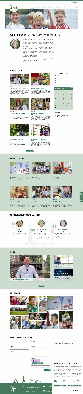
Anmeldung (56, 7)
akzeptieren (58, 343)
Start (32, 7)
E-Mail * (33, 341)
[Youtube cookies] (64, 381)
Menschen (50, 7)
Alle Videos (41, 285)
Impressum (67, 390)
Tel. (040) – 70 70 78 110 (30, 390)
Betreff (11, 346)
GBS (61, 7)
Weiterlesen (23, 93)
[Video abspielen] (30, 268)
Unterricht (43, 7)
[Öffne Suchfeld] (76, 7)
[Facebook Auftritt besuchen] (76, 2)
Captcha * (33, 358)
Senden (46, 369)
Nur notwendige (60, 385)
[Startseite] (10, 30)
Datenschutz (59, 390)
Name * (11, 341)
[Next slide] (76, 19)
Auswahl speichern (74, 385)
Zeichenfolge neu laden (37, 363)
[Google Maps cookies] (73, 381)
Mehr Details (75, 390)
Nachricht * (33, 346)
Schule (37, 7)
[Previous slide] (6, 19)
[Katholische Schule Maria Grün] (15, 388)
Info (65, 7)
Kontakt (70, 7)
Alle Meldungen (30, 150)
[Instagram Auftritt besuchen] (74, 2)
